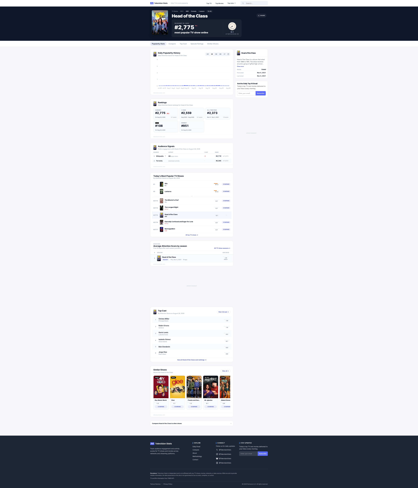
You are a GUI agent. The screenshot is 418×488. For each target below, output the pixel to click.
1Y (224, 54)
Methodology (197, 456)
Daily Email (196, 446)
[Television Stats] (159, 3)
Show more (240, 66)
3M (216, 54)
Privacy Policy (167, 484)
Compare (196, 450)
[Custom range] (228, 54)
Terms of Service (155, 484)
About (195, 453)
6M (220, 54)
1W (208, 54)
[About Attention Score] (238, 34)
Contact (195, 459)
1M (212, 54)
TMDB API (171, 478)
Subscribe (260, 93)
